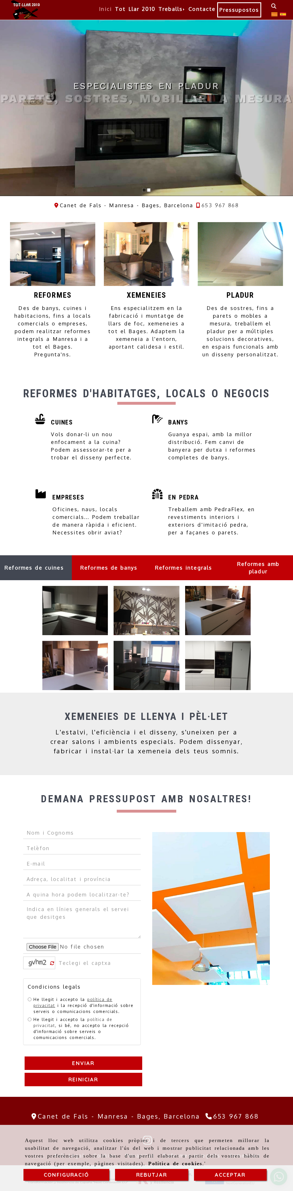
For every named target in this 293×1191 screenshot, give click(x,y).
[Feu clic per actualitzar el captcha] (52, 963)
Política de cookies (175, 1163)
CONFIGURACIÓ (66, 1175)
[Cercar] (274, 6)
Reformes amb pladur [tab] (258, 567)
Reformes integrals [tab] (183, 567)
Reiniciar (83, 1079)
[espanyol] (283, 14)
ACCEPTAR (230, 1175)
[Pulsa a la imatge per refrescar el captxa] (37, 963)
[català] (274, 14)
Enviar (83, 1063)
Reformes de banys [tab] (108, 567)
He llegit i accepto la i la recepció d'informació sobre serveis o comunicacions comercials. (83, 1005)
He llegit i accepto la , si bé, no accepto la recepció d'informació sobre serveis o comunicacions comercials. (81, 1028)
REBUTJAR (151, 1175)
